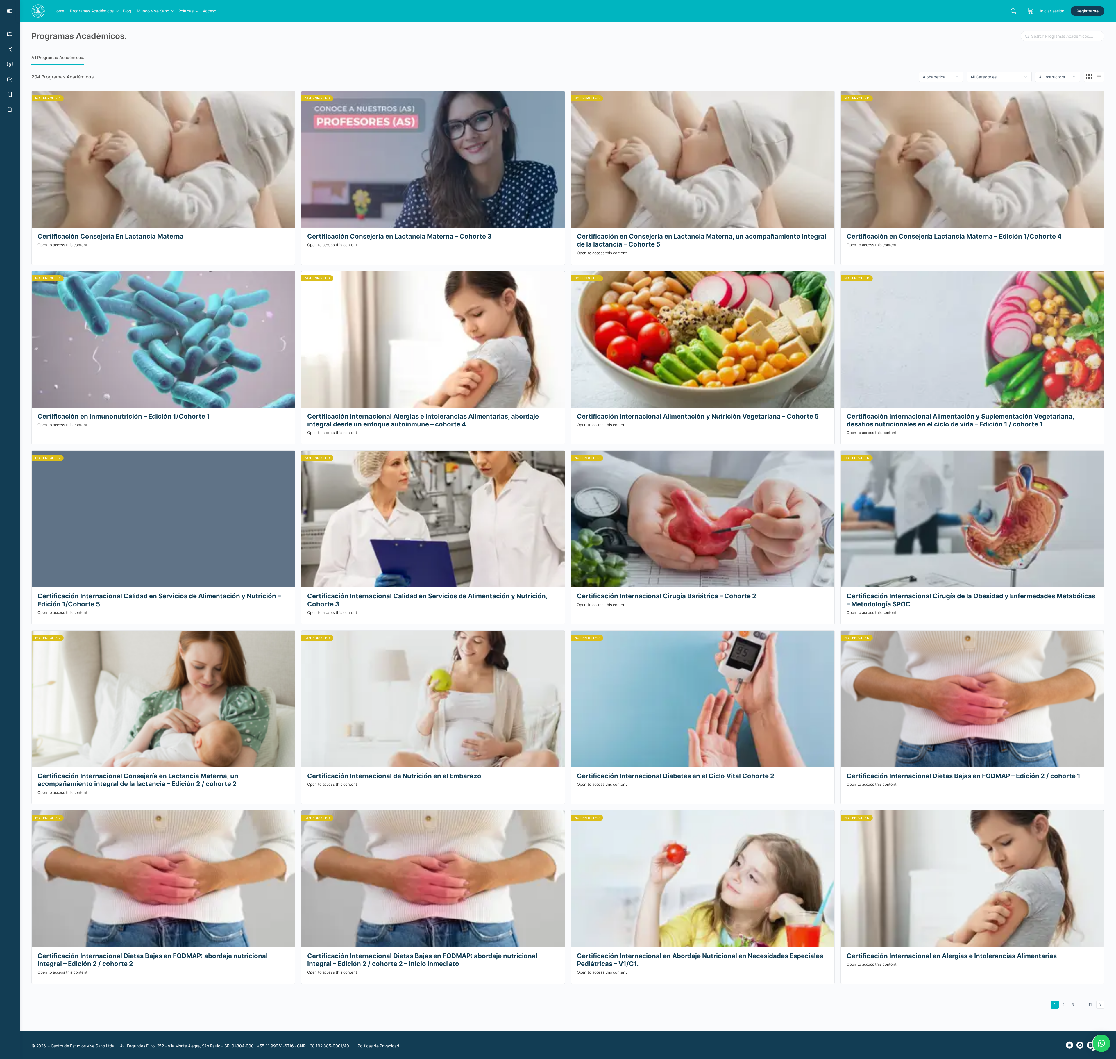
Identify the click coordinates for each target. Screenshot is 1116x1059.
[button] (1101, 1043)
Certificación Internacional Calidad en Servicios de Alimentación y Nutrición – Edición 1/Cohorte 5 (159, 600)
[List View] (1099, 76)
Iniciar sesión (1052, 10)
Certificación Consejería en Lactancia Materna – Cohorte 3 (399, 236)
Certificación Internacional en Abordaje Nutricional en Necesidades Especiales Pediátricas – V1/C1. (700, 959)
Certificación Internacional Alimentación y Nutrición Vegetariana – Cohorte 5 (698, 416)
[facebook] (1079, 1045)
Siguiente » (1100, 1005)
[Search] (1013, 11)
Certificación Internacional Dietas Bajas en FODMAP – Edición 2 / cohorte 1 (963, 776)
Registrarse (1087, 10)
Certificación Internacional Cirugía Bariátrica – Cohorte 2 (666, 596)
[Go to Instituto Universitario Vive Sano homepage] (38, 10)
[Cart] (1030, 11)
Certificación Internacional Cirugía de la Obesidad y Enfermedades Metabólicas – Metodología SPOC (971, 600)
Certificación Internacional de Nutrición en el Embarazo (394, 776)
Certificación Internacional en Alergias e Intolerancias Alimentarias (952, 956)
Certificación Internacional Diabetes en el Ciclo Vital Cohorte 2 (675, 776)
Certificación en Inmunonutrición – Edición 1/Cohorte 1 (123, 416)
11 (1091, 1004)
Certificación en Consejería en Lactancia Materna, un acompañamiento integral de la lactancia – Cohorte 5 (701, 240)
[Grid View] (1089, 76)
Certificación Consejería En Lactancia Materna (110, 236)
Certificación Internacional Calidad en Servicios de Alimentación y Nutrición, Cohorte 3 (427, 600)
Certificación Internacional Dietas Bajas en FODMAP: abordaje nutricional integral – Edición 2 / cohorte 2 (152, 959)
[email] (1069, 1045)
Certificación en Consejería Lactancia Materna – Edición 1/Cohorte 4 (954, 236)
